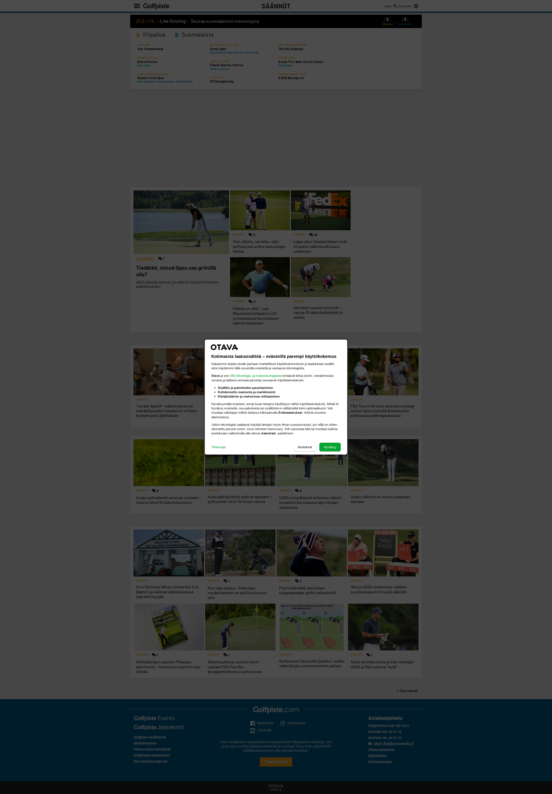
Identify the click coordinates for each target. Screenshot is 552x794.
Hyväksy (330, 447)
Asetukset (305, 447)
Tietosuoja (218, 447)
